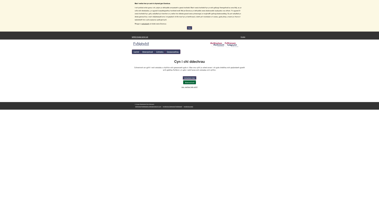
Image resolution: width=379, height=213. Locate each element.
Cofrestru (159, 51)
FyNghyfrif (141, 43)
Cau (189, 28)
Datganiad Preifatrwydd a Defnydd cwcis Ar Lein (148, 106)
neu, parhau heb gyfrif (189, 87)
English (243, 37)
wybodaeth (145, 24)
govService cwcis (188, 106)
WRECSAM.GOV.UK (140, 37)
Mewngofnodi (147, 51)
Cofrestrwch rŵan (189, 78)
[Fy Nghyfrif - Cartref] (224, 44)
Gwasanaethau (173, 51)
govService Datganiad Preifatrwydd (172, 106)
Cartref (136, 51)
